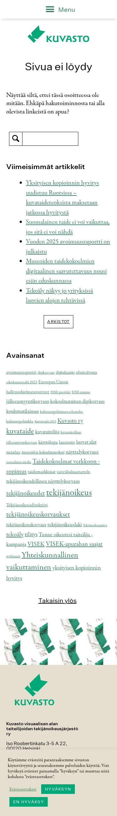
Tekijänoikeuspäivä (95, 525)
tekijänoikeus (69, 492)
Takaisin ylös (57, 600)
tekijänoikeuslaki (64, 524)
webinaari (13, 556)
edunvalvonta (86, 373)
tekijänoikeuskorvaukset (38, 514)
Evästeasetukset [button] (23, 789)
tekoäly (14, 534)
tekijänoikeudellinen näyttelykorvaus (43, 481)
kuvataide (20, 431)
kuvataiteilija (47, 432)
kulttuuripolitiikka (19, 421)
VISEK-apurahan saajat (74, 544)
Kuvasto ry (70, 421)
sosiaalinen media (18, 462)
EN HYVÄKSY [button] (28, 802)
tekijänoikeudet (25, 493)
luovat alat (86, 442)
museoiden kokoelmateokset (43, 452)
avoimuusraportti (21, 373)
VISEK (36, 544)
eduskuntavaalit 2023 (21, 382)
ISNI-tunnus (81, 392)
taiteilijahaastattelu (73, 472)
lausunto (67, 442)
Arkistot (58, 321)
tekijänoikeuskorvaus (26, 525)
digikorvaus (46, 372)
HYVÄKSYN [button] (58, 789)
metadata (13, 452)
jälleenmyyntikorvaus (27, 401)
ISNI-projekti (61, 392)
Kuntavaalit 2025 (45, 421)
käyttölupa (48, 442)
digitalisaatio (65, 373)
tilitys (31, 535)
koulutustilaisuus (22, 411)
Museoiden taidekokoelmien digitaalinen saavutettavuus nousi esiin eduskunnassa (66, 271)
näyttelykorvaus (82, 452)
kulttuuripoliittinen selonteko (61, 411)
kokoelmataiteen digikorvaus (77, 401)
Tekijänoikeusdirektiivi (27, 505)
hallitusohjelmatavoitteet (27, 392)
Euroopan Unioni (53, 382)
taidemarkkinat (42, 472)
